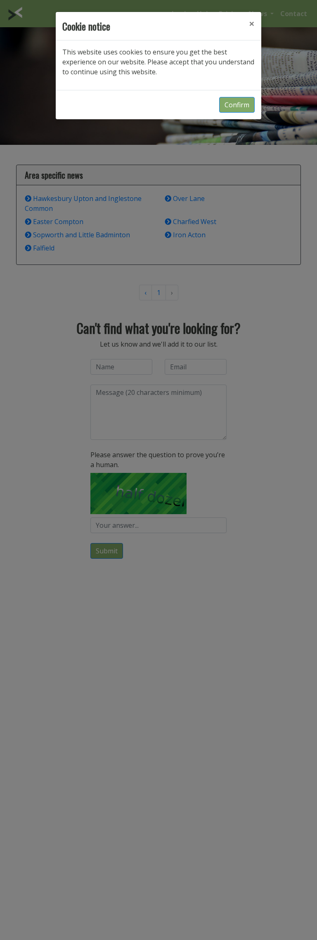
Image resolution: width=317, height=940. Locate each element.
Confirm (237, 104)
